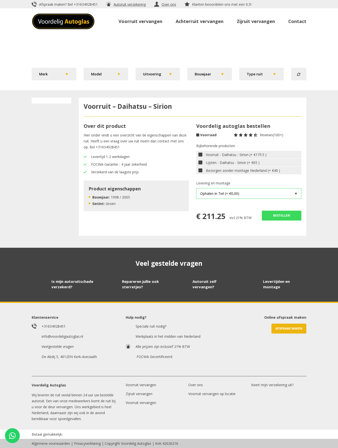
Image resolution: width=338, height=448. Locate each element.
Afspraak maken (288, 328)
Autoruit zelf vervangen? (205, 284)
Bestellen (281, 215)
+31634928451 (86, 4)
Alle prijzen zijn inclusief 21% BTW (163, 346)
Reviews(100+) (271, 135)
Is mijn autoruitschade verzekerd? (72, 284)
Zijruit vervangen (256, 21)
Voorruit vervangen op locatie (212, 393)
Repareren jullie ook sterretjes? (140, 284)
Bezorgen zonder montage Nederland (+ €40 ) (243, 170)
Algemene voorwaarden (51, 443)
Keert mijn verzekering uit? (272, 384)
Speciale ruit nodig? (151, 326)
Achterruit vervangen (199, 21)
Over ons (169, 4)
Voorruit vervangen (140, 21)
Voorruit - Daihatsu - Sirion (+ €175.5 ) (236, 154)
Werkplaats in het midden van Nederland (168, 336)
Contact (297, 21)
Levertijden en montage (276, 284)
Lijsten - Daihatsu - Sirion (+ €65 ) (233, 162)
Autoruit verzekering (130, 4)
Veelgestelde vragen (58, 346)
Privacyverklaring (87, 443)
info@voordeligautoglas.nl (62, 336)
